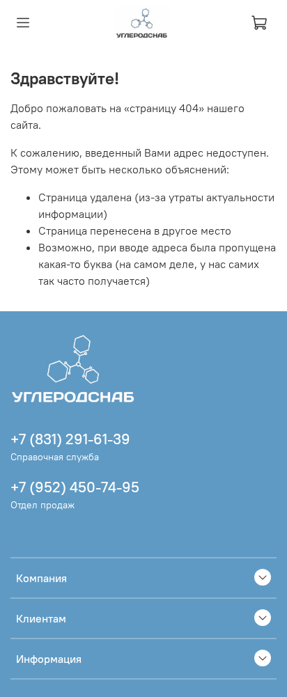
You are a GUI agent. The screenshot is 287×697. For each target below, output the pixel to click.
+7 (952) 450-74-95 (74, 487)
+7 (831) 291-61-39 (70, 439)
